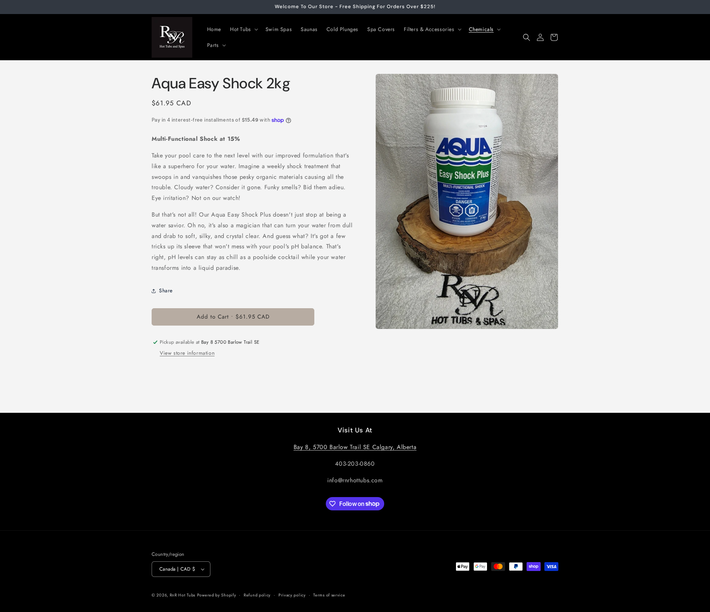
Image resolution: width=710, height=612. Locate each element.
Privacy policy (292, 595)
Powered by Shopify (216, 595)
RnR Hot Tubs (182, 595)
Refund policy (257, 595)
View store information (187, 353)
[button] (243, 29)
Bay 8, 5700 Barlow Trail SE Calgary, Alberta (355, 447)
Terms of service (329, 595)
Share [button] (166, 290)
